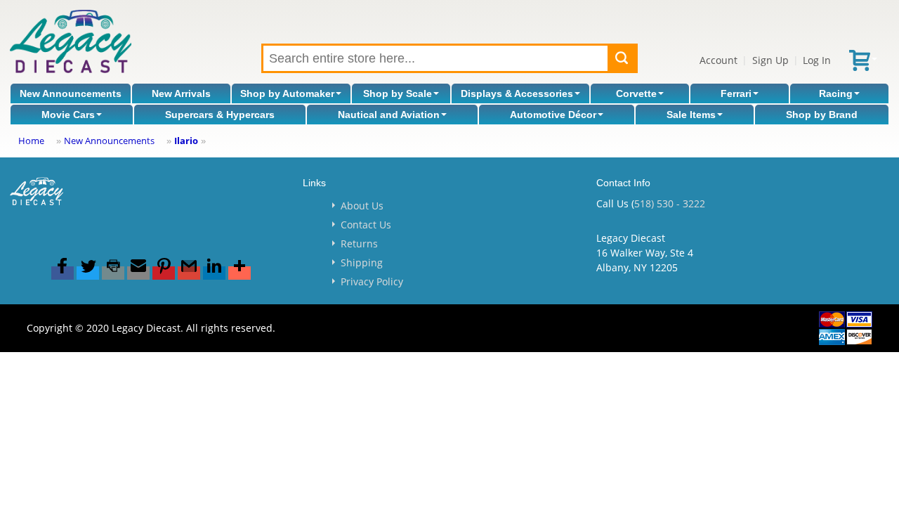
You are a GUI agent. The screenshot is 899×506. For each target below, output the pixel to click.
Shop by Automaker (287, 93)
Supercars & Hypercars (220, 114)
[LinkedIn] (214, 273)
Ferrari (736, 93)
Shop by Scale (397, 93)
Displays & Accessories (517, 93)
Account (718, 60)
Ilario (186, 140)
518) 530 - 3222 (669, 203)
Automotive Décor (553, 114)
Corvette (636, 93)
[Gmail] (189, 273)
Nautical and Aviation (389, 114)
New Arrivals (181, 93)
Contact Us (366, 224)
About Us (362, 205)
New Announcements (71, 93)
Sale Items (691, 114)
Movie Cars (68, 114)
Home (31, 140)
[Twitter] (88, 273)
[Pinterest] (163, 273)
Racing (836, 93)
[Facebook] (62, 273)
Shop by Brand (822, 114)
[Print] (113, 273)
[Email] (138, 273)
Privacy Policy (372, 281)
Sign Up (770, 60)
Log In (817, 60)
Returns (359, 243)
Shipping (362, 262)
